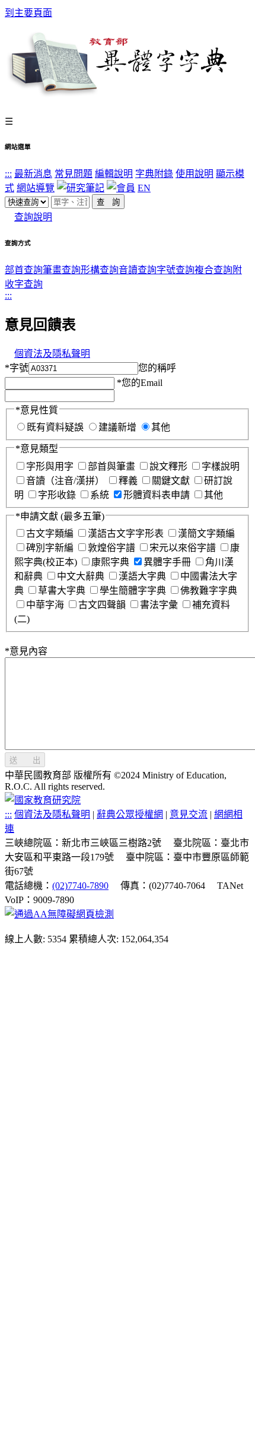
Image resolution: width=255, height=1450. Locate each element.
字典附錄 (154, 174)
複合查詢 (213, 270)
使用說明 (194, 174)
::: (8, 174)
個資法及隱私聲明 (52, 354)
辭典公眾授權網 (130, 814)
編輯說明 (114, 174)
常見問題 (74, 174)
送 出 (24, 760)
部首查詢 (24, 270)
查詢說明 (33, 217)
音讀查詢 (138, 270)
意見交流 (189, 814)
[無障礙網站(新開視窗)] (59, 914)
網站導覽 (36, 188)
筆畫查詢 (62, 270)
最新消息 (33, 174)
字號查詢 (176, 270)
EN (144, 188)
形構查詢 (100, 270)
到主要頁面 (28, 13)
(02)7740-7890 (80, 886)
